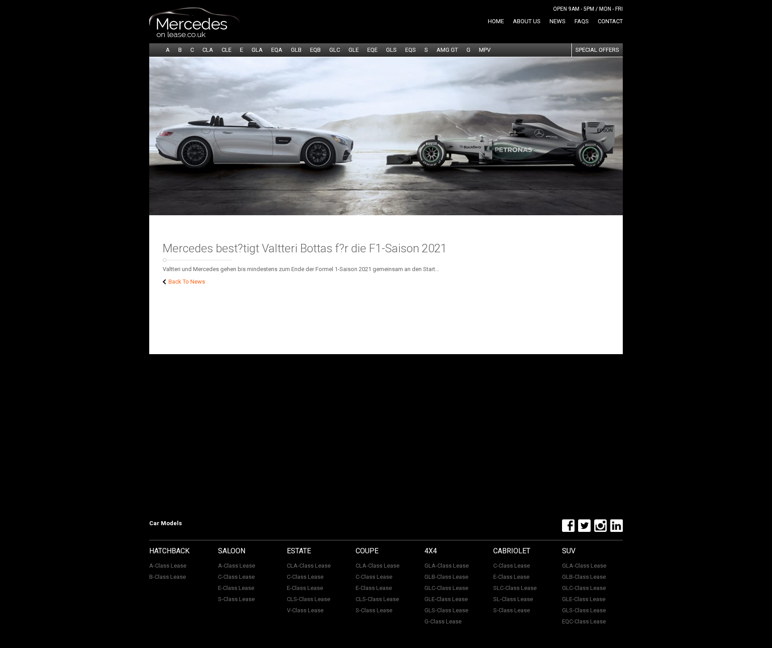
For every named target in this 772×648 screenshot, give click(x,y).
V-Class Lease (305, 610)
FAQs (582, 21)
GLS (391, 49)
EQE (372, 49)
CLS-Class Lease (308, 599)
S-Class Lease (236, 599)
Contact (610, 21)
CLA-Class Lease (309, 565)
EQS (410, 49)
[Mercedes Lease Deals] (194, 35)
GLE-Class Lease (446, 599)
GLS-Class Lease (446, 610)
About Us (527, 21)
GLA (257, 49)
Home (496, 21)
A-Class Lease (167, 565)
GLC (334, 49)
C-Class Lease (236, 576)
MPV (485, 49)
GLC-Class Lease (446, 588)
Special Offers (597, 49)
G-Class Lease (443, 621)
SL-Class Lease (513, 599)
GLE (353, 49)
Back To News (186, 281)
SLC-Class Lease (515, 588)
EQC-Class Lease (584, 621)
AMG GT (447, 49)
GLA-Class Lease (446, 565)
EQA (276, 49)
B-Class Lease (167, 576)
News (558, 21)
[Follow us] (567, 530)
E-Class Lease (236, 588)
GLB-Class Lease (446, 576)
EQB (315, 49)
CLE (226, 49)
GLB (296, 49)
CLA (207, 49)
